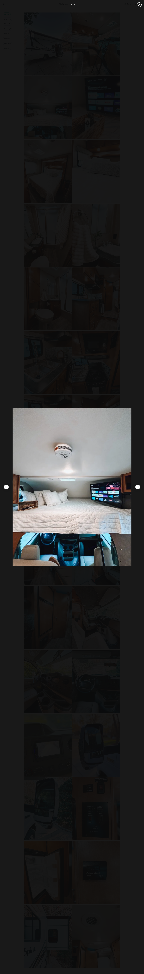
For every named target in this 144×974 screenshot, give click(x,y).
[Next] (137, 487)
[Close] (139, 4)
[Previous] (6, 487)
